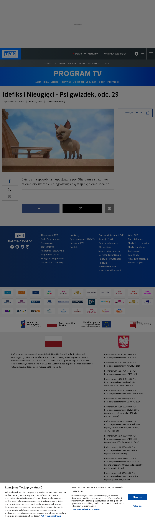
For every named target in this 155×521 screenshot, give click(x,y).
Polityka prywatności (51, 516)
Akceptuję (137, 497)
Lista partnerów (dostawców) (85, 509)
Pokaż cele (137, 506)
